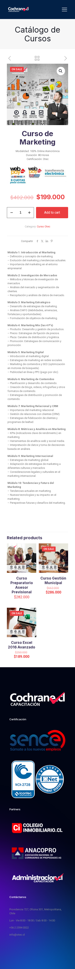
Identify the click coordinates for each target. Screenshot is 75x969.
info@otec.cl (17, 934)
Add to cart (52, 212)
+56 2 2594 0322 (19, 927)
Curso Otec (43, 226)
